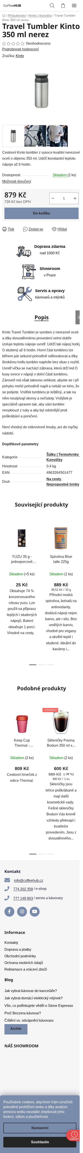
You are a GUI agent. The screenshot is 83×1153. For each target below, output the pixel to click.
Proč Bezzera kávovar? (22, 1013)
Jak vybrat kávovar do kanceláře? (30, 991)
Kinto (20, 56)
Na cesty (53, 479)
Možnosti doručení (16, 181)
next (78, 555)
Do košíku (41, 213)
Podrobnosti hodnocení (20, 49)
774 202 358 (23, 889)
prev (4, 555)
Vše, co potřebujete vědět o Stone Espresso (38, 1006)
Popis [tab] (42, 317)
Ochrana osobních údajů (23, 963)
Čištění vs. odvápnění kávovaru (29, 1020)
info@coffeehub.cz (28, 880)
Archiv (15, 1029)
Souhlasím (40, 1142)
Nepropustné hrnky (62, 484)
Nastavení (39, 1128)
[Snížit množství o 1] (53, 198)
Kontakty (11, 943)
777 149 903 (23, 898)
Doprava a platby (17, 949)
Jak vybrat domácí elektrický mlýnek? (33, 998)
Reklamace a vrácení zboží (25, 969)
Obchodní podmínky (20, 956)
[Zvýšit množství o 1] (75, 198)
